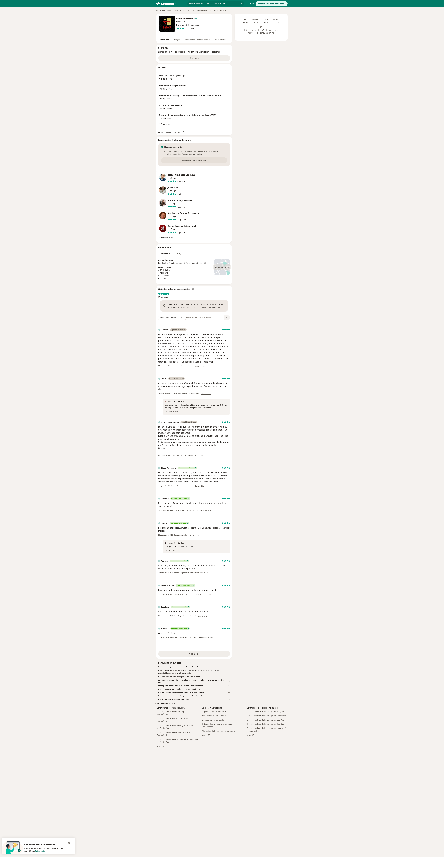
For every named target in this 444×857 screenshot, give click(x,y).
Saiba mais (40, 851)
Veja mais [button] (194, 58)
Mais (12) (161, 746)
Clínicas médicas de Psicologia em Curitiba (265, 724)
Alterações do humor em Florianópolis (218, 731)
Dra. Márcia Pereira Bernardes (183, 213)
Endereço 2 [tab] (178, 253)
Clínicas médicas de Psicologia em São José (265, 711)
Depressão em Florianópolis (214, 711)
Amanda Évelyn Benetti (179, 200)
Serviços (176, 39)
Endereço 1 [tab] (165, 253)
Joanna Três (173, 187)
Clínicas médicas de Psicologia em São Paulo (266, 720)
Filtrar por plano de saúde (194, 160)
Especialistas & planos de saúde (197, 39)
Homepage (160, 10)
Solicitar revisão (200, 366)
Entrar (251, 3)
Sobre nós (164, 39)
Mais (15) (206, 735)
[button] (194, 667)
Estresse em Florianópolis (213, 720)
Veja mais (194, 654)
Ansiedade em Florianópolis (214, 715)
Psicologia (180, 21)
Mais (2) (250, 735)
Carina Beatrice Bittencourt (181, 226)
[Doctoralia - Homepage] (170, 3)
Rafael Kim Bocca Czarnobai (181, 175)
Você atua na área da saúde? (270, 3)
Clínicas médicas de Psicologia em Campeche (266, 715)
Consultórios (220, 39)
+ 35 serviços (164, 124)
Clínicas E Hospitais (174, 10)
